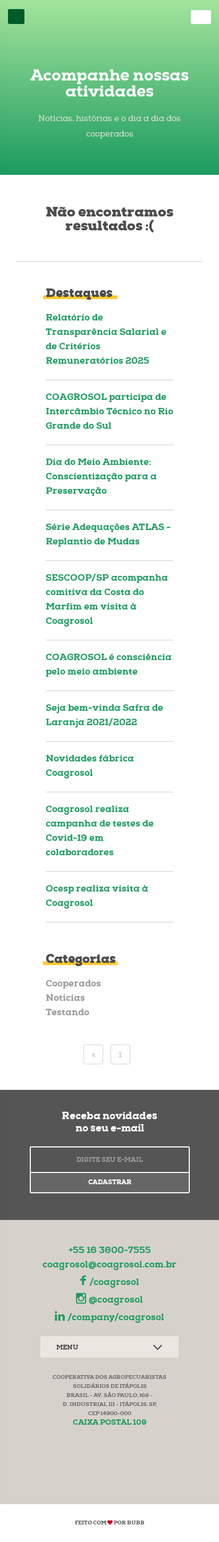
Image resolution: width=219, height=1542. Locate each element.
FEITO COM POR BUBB (110, 1523)
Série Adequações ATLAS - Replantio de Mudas (108, 535)
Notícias (65, 998)
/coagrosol (114, 1283)
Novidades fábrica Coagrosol (90, 766)
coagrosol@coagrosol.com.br (109, 1265)
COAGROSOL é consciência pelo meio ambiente (109, 665)
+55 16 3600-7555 (110, 1251)
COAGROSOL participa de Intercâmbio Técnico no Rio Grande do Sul (109, 412)
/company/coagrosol (116, 1318)
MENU (67, 1348)
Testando (67, 1013)
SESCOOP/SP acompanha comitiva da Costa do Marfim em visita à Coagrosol (107, 600)
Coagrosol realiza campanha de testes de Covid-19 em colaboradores (100, 832)
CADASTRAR (109, 1183)
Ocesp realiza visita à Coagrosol (97, 897)
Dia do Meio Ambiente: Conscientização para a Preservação (101, 477)
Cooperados (73, 984)
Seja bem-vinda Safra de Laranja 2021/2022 (104, 716)
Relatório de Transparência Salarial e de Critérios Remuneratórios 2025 (106, 340)
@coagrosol (116, 1300)
